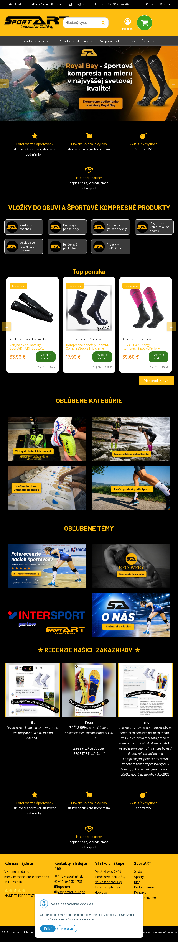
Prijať (47, 928)
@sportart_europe (71, 892)
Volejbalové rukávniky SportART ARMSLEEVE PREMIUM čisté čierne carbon (31, 348)
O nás (149, 4)
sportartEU (66, 887)
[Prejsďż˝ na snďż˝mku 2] (91, 381)
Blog (137, 882)
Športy (139, 877)
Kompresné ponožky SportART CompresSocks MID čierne (88, 346)
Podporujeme (144, 887)
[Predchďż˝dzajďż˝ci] (4, 83)
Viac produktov (155, 380)
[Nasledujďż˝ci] (173, 83)
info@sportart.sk (85, 4)
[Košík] (144, 22)
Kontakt (140, 892)
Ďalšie (164, 4)
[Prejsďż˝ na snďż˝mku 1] (86, 381)
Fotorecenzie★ (145, 897)
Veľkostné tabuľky (108, 882)
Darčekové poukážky (110, 877)
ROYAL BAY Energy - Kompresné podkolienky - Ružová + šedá (141, 348)
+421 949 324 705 (118, 4)
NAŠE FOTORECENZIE (20, 895)
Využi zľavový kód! (108, 871)
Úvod (17, 4)
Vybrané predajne (16, 871)
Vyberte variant (46, 356)
